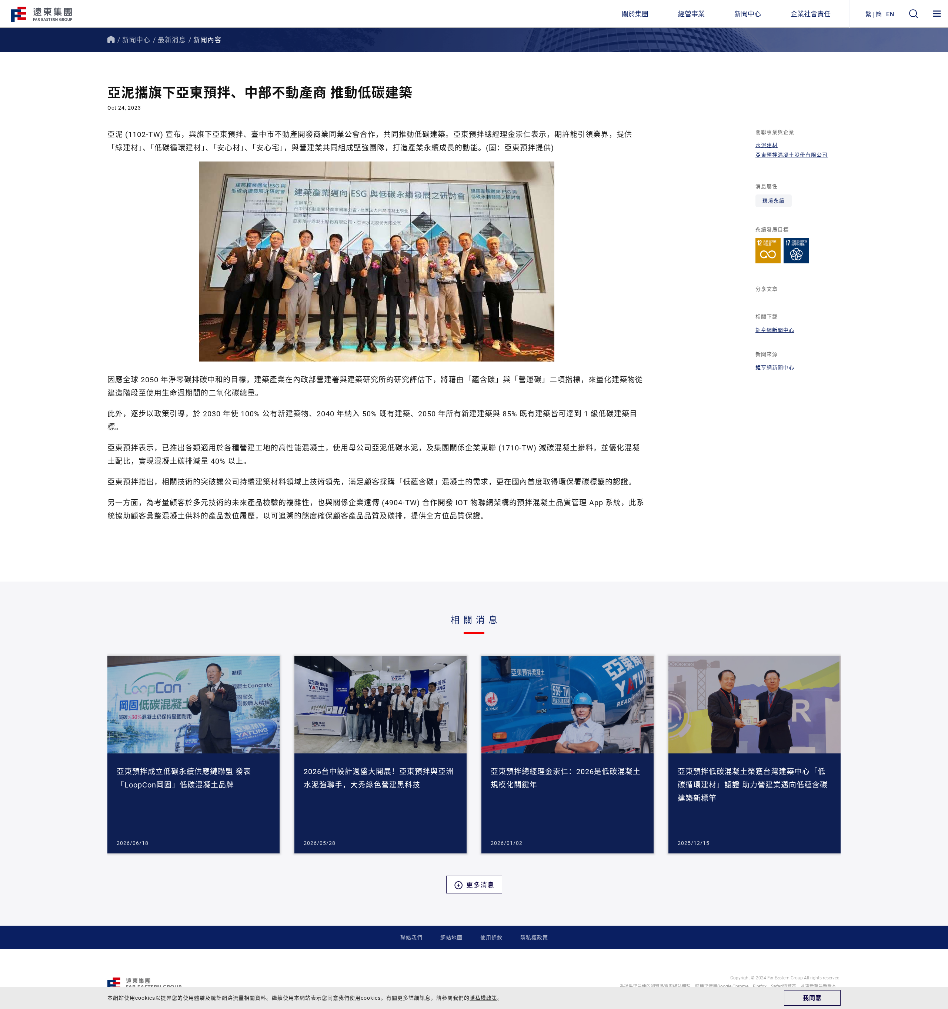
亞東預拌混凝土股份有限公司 (791, 154)
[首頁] (111, 39)
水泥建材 (766, 145)
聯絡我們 (411, 937)
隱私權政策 (534, 937)
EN (890, 14)
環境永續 (773, 200)
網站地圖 (451, 937)
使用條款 (491, 937)
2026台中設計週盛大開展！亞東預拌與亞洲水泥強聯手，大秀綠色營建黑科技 (379, 777)
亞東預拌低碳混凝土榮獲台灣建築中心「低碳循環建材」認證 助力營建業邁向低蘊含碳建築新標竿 (753, 784)
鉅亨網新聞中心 (774, 329)
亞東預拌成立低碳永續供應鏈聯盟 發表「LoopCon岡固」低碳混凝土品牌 (184, 777)
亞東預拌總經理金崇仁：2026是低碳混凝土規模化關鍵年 (566, 777)
